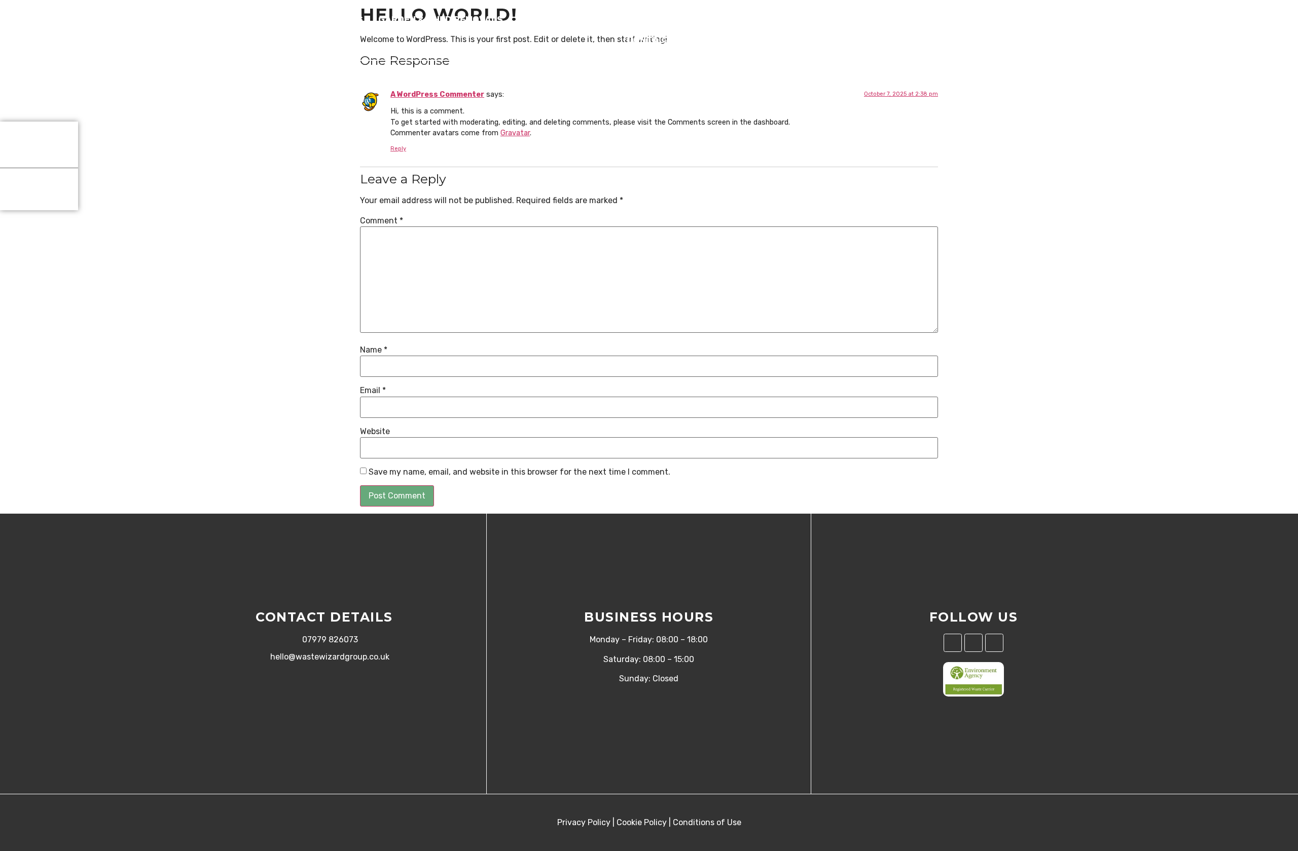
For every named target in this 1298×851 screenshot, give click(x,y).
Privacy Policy (583, 822)
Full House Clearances (303, 19)
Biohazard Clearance (983, 19)
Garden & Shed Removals (440, 19)
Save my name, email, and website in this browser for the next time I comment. (519, 472)
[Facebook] (953, 643)
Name (373, 350)
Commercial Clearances (580, 19)
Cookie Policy (642, 822)
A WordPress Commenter (437, 94)
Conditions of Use (707, 822)
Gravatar (515, 133)
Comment (381, 221)
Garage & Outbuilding (857, 19)
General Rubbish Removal (721, 19)
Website (375, 432)
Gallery (1076, 19)
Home (215, 19)
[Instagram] (973, 643)
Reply (398, 148)
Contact (649, 39)
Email (373, 390)
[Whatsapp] (994, 643)
